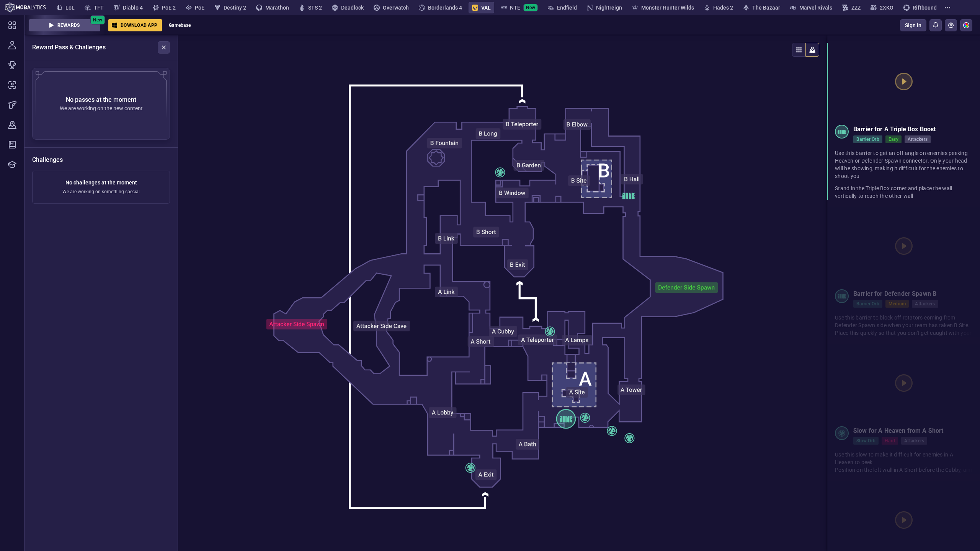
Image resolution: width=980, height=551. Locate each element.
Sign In (913, 25)
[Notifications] (935, 25)
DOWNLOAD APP (139, 25)
